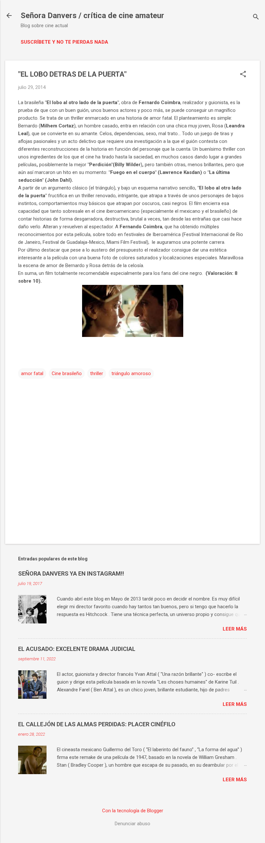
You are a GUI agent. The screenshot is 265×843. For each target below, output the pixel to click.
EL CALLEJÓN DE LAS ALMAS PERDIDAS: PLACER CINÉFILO (96, 724)
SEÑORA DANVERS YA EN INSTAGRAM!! (71, 573)
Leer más (235, 629)
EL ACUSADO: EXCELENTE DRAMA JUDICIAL (76, 648)
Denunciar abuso (132, 824)
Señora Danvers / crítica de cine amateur (92, 15)
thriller (96, 373)
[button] (243, 74)
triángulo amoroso (131, 373)
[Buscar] (256, 17)
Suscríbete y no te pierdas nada (64, 42)
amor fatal (32, 373)
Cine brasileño (67, 373)
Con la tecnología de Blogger (132, 811)
